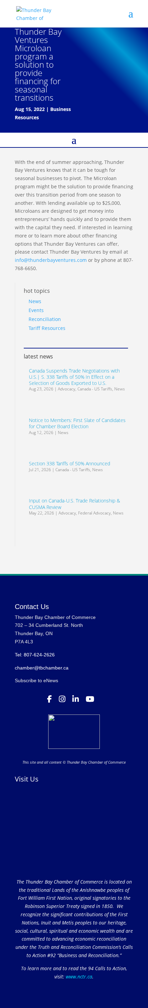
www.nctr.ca (78, 976)
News (35, 301)
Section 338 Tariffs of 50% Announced (69, 463)
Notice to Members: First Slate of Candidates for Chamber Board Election (77, 423)
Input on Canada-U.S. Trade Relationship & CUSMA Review (74, 503)
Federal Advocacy (94, 513)
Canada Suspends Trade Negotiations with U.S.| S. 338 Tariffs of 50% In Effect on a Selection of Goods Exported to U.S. (74, 376)
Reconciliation (45, 319)
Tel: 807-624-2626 (35, 654)
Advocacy (66, 389)
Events (36, 310)
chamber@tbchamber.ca (41, 668)
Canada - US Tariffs (94, 389)
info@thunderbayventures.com (51, 260)
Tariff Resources (47, 328)
